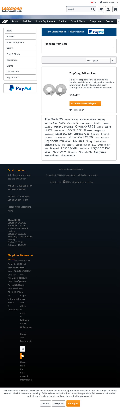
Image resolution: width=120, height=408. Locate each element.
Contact (10, 274)
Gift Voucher (13, 71)
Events (10, 65)
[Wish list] (101, 9)
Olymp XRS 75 (85, 126)
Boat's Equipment (15, 42)
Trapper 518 (99, 130)
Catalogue (16, 277)
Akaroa (88, 130)
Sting (89, 141)
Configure (73, 403)
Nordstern (49, 134)
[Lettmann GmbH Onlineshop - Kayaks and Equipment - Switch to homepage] (11, 10)
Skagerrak (100, 152)
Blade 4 (54, 148)
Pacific (62, 123)
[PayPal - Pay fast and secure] (20, 88)
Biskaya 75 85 (82, 133)
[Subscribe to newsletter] (21, 356)
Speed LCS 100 (63, 133)
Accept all (59, 403)
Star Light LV (86, 123)
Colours (16, 263)
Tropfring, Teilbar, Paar (83, 73)
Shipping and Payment (10, 282)
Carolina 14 (73, 123)
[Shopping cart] (115, 9)
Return (10, 288)
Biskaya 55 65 (88, 119)
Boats (9, 30)
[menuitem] (81, 9)
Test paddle (69, 148)
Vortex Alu (51, 123)
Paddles (10, 36)
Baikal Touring (83, 144)
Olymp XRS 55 (60, 152)
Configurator (16, 281)
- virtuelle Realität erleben (82, 182)
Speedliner (74, 130)
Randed (98, 123)
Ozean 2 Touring (64, 126)
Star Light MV (86, 152)
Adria (100, 126)
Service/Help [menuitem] (109, 2)
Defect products (10, 266)
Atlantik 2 (79, 141)
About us (16, 272)
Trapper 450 (60, 137)
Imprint (16, 291)
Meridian (84, 148)
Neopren (73, 152)
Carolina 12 (59, 130)
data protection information (26, 376)
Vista (97, 137)
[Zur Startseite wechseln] (5, 21)
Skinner (95, 134)
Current (16, 260)
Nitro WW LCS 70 (81, 137)
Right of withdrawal (10, 295)
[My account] (108, 9)
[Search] (93, 9)
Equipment (12, 60)
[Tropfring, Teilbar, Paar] (55, 90)
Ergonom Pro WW (58, 141)
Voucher (10, 271)
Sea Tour (105, 137)
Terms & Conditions (10, 306)
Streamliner (100, 141)
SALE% (10, 48)
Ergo (94, 145)
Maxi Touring (72, 119)
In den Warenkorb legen (83, 103)
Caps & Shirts (13, 54)
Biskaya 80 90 (53, 144)
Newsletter (16, 267)
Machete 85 (68, 144)
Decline (45, 403)
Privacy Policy (16, 286)
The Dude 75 (68, 155)
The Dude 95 (54, 119)
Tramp (101, 119)
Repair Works (13, 77)
